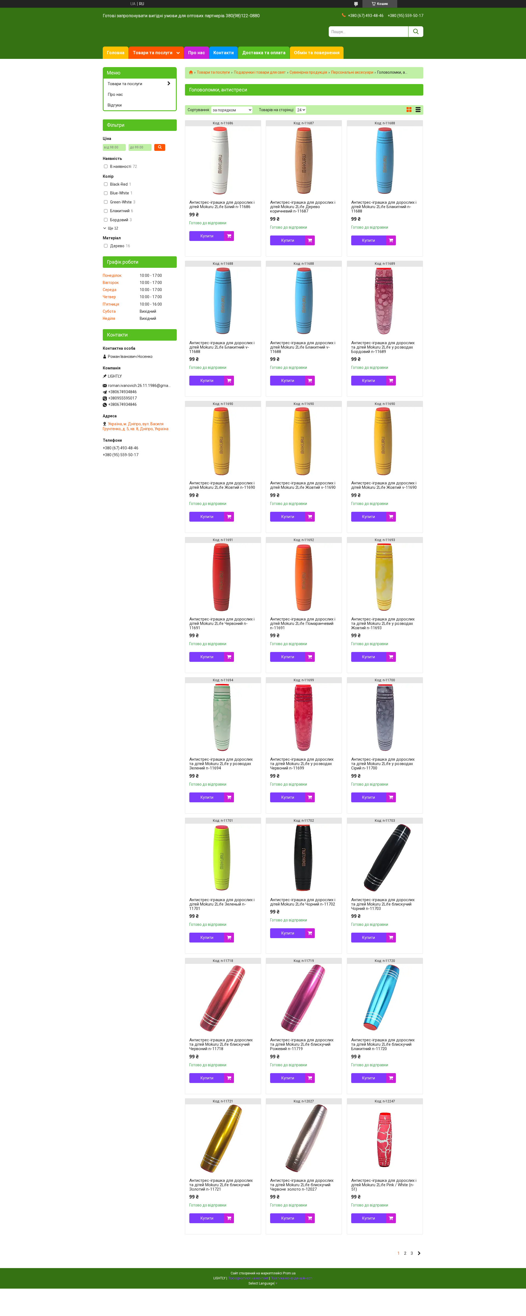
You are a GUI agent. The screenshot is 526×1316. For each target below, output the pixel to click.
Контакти (223, 52)
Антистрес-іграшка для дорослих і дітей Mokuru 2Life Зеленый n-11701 (222, 904)
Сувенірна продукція (308, 72)
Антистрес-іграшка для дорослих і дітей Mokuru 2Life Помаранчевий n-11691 (302, 623)
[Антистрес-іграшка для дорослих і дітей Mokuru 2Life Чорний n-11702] (304, 858)
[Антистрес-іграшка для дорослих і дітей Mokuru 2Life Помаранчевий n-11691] (304, 577)
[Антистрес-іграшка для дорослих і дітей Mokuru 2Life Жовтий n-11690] (223, 441)
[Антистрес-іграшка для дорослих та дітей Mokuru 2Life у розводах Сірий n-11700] (385, 717)
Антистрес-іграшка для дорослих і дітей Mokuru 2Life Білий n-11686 (222, 204)
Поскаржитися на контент (248, 1278)
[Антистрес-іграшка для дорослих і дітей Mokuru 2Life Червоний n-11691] (223, 577)
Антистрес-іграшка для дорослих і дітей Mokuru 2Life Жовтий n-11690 (222, 485)
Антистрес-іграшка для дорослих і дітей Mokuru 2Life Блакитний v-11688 (222, 347)
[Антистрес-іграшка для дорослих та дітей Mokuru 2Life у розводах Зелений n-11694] (223, 717)
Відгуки (115, 105)
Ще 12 (113, 228)
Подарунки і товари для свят (260, 72)
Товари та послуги (152, 52)
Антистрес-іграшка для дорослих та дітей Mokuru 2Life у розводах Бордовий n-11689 (382, 347)
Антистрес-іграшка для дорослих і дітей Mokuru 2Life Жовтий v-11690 (303, 485)
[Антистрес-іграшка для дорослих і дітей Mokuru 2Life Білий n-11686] (223, 160)
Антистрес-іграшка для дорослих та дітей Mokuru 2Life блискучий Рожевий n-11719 (301, 1044)
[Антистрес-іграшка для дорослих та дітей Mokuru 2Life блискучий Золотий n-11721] (223, 1138)
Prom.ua (289, 1273)
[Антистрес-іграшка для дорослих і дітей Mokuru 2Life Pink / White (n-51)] (385, 1138)
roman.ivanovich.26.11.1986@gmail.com (139, 385)
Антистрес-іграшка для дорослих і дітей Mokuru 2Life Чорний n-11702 (302, 902)
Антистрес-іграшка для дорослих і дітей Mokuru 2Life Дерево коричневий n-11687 (302, 206)
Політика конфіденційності (292, 1278)
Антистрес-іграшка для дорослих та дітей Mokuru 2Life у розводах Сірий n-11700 (382, 763)
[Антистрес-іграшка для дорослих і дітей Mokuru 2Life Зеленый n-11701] (223, 858)
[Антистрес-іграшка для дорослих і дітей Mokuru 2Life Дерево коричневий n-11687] (304, 160)
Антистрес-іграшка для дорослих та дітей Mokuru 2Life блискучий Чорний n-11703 (382, 904)
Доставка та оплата (263, 52)
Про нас (196, 52)
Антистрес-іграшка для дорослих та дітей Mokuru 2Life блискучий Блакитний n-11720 (382, 1044)
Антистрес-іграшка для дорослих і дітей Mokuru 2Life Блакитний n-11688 (383, 206)
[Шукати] (415, 31)
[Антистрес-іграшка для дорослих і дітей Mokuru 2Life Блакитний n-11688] (385, 160)
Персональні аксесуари (352, 72)
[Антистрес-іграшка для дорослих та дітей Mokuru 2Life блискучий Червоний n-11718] (223, 998)
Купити (207, 236)
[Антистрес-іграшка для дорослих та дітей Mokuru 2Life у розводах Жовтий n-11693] (385, 577)
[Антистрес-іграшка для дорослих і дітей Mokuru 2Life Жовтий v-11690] (304, 441)
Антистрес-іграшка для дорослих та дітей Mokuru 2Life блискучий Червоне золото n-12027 (301, 1184)
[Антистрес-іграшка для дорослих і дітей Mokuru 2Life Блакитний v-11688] (223, 301)
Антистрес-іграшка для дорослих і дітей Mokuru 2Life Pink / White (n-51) (383, 1184)
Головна (115, 52)
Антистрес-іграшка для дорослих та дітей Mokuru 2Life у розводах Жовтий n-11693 (382, 623)
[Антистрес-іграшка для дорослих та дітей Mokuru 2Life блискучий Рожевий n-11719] (304, 998)
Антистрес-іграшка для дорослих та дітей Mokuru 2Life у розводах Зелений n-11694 (221, 763)
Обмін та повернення (316, 52)
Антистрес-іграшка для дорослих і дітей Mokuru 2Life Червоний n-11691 (222, 623)
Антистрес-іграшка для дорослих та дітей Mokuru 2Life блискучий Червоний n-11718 (221, 1044)
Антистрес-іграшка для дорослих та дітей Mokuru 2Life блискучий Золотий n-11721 (221, 1184)
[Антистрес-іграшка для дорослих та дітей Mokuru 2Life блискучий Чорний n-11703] (385, 858)
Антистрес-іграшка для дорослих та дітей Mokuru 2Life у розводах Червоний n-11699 (301, 763)
